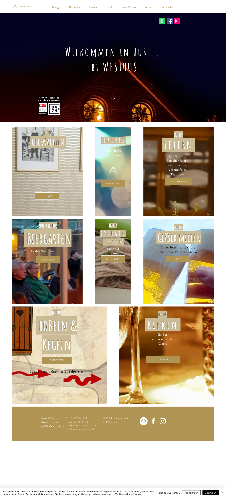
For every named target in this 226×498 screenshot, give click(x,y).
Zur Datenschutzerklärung (128, 494)
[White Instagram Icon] (163, 421)
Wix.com (113, 422)
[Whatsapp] (162, 21)
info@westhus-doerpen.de (80, 429)
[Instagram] (177, 21)
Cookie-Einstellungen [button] (169, 492)
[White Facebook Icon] (153, 421)
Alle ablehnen (191, 492)
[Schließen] (222, 493)
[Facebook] (170, 21)
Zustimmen (210, 492)
